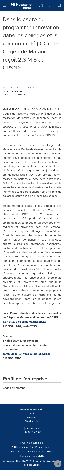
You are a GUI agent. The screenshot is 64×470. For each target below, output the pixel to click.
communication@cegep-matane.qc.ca (27, 354)
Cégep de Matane (14, 388)
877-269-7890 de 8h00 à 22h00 (31, 430)
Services (30, 421)
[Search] (59, 5)
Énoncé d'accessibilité (32, 456)
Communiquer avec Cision (31, 409)
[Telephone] (50, 5)
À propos (31, 417)
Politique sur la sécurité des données (31, 447)
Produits (32, 413)
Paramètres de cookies (40, 451)
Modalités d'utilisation (31, 442)
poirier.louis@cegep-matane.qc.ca (24, 322)
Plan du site (17, 451)
